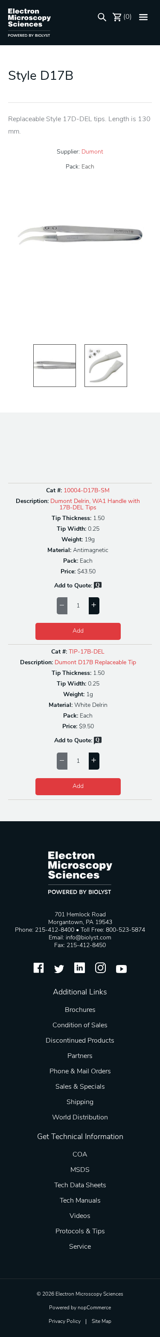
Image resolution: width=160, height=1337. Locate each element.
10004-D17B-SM (87, 491)
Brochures (80, 1010)
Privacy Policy (65, 1321)
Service (80, 1247)
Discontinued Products (80, 1041)
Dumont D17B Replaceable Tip (95, 663)
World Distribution (80, 1117)
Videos (80, 1216)
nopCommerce (94, 1308)
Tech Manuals (80, 1200)
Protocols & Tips (80, 1231)
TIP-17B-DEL (87, 652)
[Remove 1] (62, 605)
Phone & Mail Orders (80, 1071)
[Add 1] (94, 605)
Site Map (101, 1321)
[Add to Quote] (98, 587)
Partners (80, 1056)
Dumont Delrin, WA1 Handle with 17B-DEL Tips (95, 504)
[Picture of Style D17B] (54, 365)
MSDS (80, 1170)
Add (78, 631)
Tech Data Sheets (80, 1185)
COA (80, 1154)
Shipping (80, 1102)
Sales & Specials (80, 1087)
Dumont (92, 152)
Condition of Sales (80, 1025)
